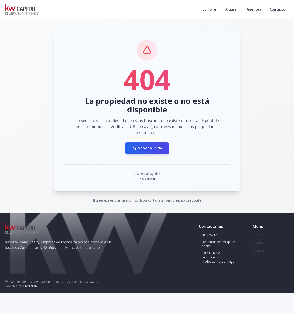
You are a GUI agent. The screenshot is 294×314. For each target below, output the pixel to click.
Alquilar (231, 9)
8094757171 (210, 235)
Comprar (209, 9)
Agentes (254, 9)
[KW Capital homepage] (22, 9)
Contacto (277, 9)
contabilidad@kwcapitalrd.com (218, 244)
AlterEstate (30, 286)
